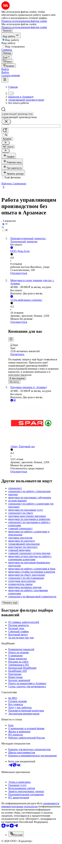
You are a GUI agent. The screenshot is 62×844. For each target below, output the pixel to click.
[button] (5, 69)
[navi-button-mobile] (4, 80)
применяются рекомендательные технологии (30, 805)
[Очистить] (6, 121)
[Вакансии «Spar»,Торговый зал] (34, 423)
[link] (7, 61)
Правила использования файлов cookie (24, 27)
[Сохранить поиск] (4, 131)
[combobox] (17, 114)
